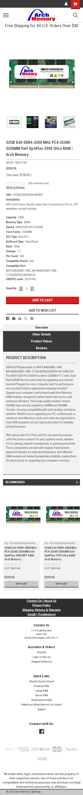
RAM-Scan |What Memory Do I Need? (41, 704)
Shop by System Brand (41, 681)
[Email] (13, 318)
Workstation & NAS (41, 700)
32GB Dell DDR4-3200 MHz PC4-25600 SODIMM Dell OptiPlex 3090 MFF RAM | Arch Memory (20, 553)
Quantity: (11, 288)
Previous (6, 73)
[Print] (19, 318)
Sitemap (36, 791)
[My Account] (66, 3)
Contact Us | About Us (41, 601)
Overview (41, 327)
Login (36, 657)
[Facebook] (7, 318)
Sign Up (46, 657)
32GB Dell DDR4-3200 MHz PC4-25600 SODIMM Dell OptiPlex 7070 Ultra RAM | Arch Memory (61, 553)
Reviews (41, 348)
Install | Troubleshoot (42, 614)
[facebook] (41, 731)
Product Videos (41, 341)
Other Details (41, 334)
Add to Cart (21, 584)
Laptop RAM (41, 690)
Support (41, 709)
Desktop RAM (41, 686)
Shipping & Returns (41, 661)
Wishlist (41, 652)
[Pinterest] (31, 318)
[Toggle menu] (6, 15)
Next (77, 73)
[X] (25, 318)
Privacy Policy (41, 605)
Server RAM (41, 695)
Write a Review (15, 187)
